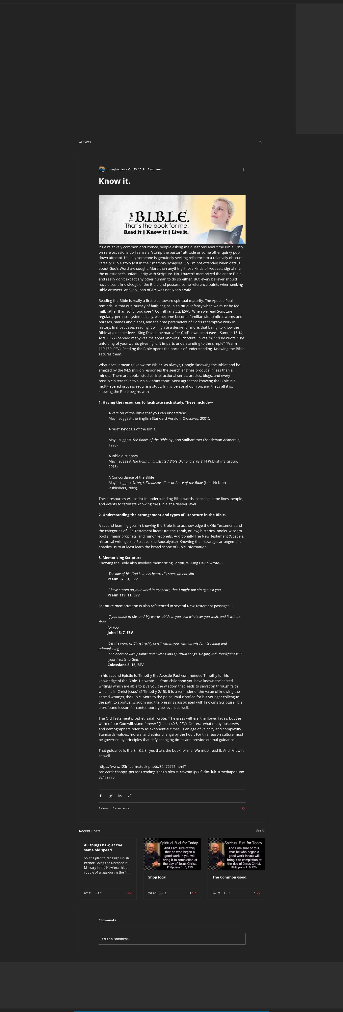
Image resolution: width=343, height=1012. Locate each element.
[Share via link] (130, 796)
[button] (260, 142)
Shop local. (158, 877)
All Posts (85, 142)
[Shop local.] (172, 854)
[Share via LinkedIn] (120, 796)
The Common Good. (230, 877)
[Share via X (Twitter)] (110, 796)
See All (260, 830)
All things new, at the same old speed (103, 848)
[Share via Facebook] (100, 796)
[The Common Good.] (236, 854)
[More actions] (243, 169)
